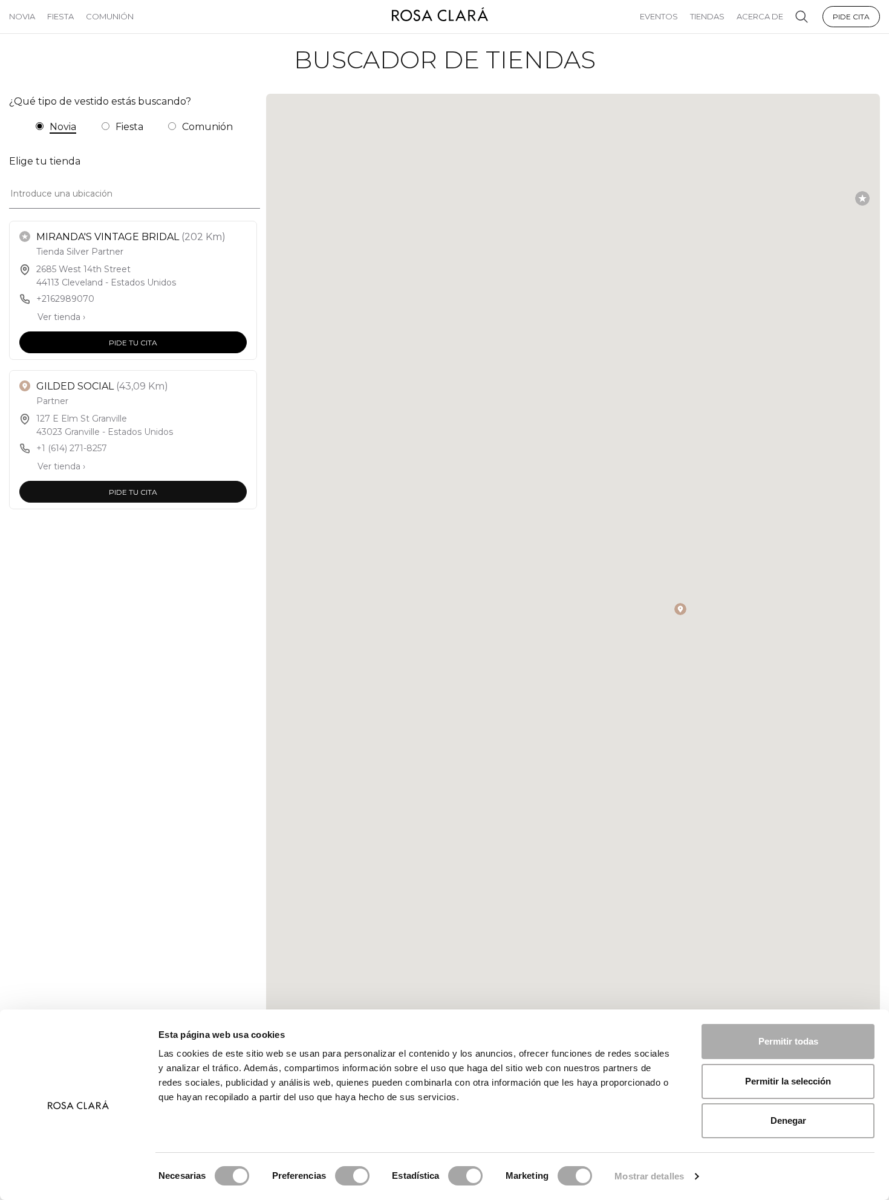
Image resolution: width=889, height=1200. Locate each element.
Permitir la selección (788, 1081)
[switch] (352, 1175)
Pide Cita (851, 16)
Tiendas (707, 16)
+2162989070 (65, 298)
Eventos (659, 16)
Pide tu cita (133, 342)
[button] (862, 198)
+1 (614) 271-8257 (71, 447)
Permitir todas (788, 1041)
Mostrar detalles (649, 1176)
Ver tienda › (61, 316)
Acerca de (760, 16)
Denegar (788, 1120)
